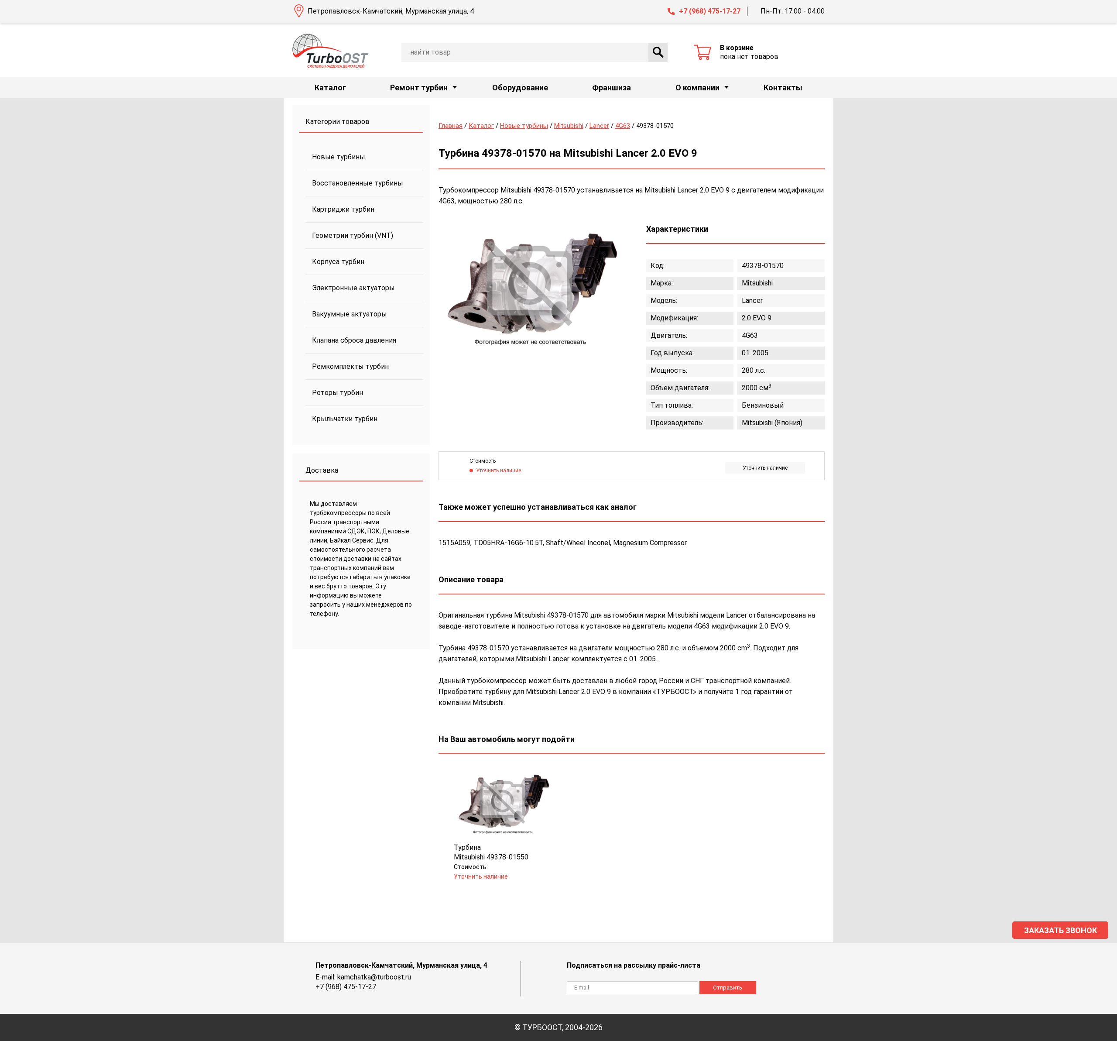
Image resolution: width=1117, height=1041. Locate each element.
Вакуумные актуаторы (349, 314)
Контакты (783, 87)
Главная (451, 126)
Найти (658, 52)
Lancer (599, 126)
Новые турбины (338, 157)
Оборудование (520, 87)
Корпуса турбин (338, 262)
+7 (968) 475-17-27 (709, 11)
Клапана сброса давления (354, 340)
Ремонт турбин (419, 87)
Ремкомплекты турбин (350, 366)
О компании (697, 87)
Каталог (330, 87)
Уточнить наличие (765, 468)
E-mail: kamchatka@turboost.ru (363, 977)
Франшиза (611, 87)
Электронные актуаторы (353, 288)
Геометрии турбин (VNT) (352, 235)
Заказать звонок (1060, 930)
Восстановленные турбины (357, 183)
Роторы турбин (337, 392)
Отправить (727, 987)
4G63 (622, 126)
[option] (530, 285)
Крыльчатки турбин (344, 419)
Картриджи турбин (343, 209)
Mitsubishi (568, 126)
